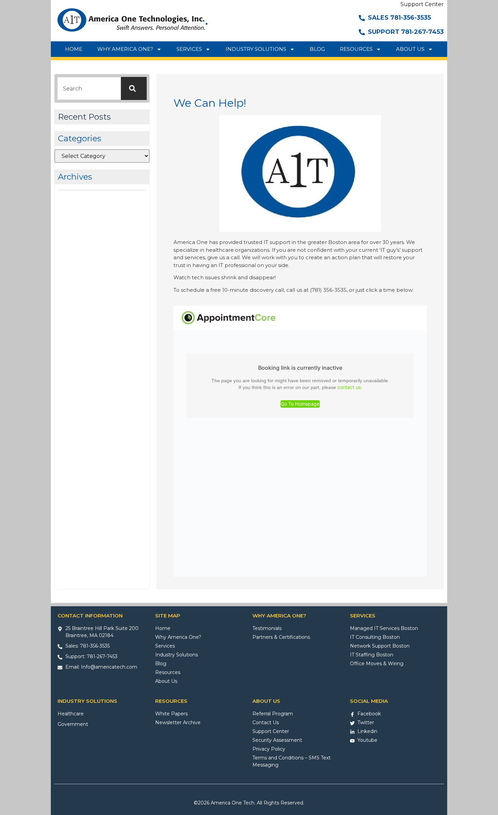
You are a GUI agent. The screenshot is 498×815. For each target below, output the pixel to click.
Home (73, 49)
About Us (410, 49)
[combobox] (89, 88)
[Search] (134, 88)
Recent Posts (84, 117)
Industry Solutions (256, 49)
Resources (356, 49)
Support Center (422, 4)
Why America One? (125, 49)
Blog (317, 49)
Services (189, 49)
